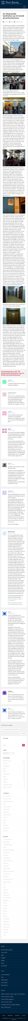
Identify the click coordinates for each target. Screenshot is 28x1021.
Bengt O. (10, 463)
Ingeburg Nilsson (12, 392)
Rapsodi (5, 908)
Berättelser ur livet (19, 21)
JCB (4, 884)
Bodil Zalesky (4, 1018)
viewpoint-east (6, 927)
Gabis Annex (6, 866)
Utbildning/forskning (7, 784)
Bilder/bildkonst (6, 766)
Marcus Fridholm (7, 897)
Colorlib (20, 1018)
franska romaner (6, 806)
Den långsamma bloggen (8, 850)
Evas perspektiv (6, 858)
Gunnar (10, 411)
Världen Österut (6, 924)
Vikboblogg (5, 929)
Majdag (2, 960)
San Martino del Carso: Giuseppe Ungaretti (10, 1004)
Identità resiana (6, 874)
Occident (5, 903)
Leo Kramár (5, 892)
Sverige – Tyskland (7, 787)
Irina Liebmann (4, 982)
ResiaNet (5, 911)
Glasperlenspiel (4, 980)
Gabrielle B (10, 491)
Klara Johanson (4, 985)
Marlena (10, 380)
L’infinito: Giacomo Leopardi (7, 996)
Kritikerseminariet (7, 814)
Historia (5, 782)
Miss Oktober (4, 965)
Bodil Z (11, 21)
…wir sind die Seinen (7, 839)
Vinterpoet (5, 932)
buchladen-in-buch (7, 798)
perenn (4, 820)
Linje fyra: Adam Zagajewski (7, 999)
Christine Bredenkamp (8, 801)
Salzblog (5, 916)
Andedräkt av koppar (7, 844)
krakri (4, 887)
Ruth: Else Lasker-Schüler (6, 1002)
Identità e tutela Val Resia (8, 871)
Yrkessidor (17, 1015)
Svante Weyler (6, 919)
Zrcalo (4, 935)
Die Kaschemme (6, 852)
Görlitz (2, 955)
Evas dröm (5, 855)
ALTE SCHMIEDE (7, 796)
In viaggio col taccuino (8, 879)
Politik (4, 771)
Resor (4, 768)
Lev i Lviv (5, 817)
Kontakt (24, 1015)
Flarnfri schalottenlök (7, 860)
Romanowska (6, 828)
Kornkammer (6, 812)
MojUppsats (5, 900)
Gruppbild (3, 957)
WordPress (14, 1019)
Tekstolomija (6, 921)
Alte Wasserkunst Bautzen (7, 949)
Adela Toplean (6, 842)
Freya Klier (5, 863)
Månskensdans (6, 895)
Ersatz (4, 804)
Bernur (4, 847)
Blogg (3, 1015)
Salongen (5, 830)
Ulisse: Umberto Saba (5, 1007)
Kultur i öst (5, 889)
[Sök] (23, 745)
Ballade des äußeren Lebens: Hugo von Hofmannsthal (13, 994)
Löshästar (5, 779)
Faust (2, 977)
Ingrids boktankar (7, 881)
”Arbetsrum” (10, 1015)
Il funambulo (6, 876)
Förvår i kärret (4, 952)
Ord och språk (6, 774)
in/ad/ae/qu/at (6, 809)
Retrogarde (5, 825)
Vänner (2, 963)
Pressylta (5, 905)
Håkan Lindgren (6, 868)
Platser (4, 776)
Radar (4, 822)
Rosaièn (5, 913)
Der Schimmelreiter (5, 974)
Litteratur (5, 763)
